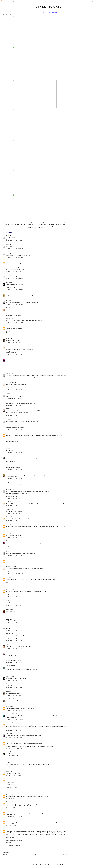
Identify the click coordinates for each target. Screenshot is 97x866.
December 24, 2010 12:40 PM (14, 622)
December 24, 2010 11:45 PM (14, 695)
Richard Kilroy (9, 489)
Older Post (64, 854)
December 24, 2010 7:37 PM (14, 680)
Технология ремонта (10, 789)
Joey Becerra (9, 589)
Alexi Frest (8, 373)
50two (7, 274)
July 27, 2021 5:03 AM (12, 807)
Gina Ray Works (9, 501)
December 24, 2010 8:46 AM (14, 548)
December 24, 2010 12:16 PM (14, 596)
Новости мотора (9, 785)
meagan (8, 300)
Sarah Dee (8, 326)
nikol (7, 408)
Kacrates (8, 338)
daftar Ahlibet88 (9, 804)
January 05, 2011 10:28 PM (14, 748)
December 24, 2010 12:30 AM (14, 322)
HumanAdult (8, 698)
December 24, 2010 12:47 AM (14, 334)
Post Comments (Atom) (14, 857)
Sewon (7, 293)
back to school (7, 14)
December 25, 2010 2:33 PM (14, 702)
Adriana (7, 516)
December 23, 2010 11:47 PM (14, 304)
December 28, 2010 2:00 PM (14, 710)
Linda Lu (8, 733)
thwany (7, 691)
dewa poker (8, 794)
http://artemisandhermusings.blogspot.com (15, 269)
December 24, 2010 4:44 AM (14, 469)
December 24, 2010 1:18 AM (14, 342)
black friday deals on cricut (12, 843)
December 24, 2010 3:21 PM (14, 662)
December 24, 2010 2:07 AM (14, 354)
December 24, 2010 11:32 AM (14, 586)
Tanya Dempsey (9, 307)
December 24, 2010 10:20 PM (14, 687)
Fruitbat (7, 741)
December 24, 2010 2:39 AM (14, 389)
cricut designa (9, 842)
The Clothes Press (10, 382)
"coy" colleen (9, 676)
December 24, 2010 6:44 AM (14, 505)
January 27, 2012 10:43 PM (14, 791)
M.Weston (8, 609)
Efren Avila (8, 282)
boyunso (8, 345)
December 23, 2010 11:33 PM (14, 278)
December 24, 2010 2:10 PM (14, 640)
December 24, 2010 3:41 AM (14, 429)
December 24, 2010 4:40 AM (14, 452)
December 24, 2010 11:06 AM (14, 573)
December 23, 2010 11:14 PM (14, 271)
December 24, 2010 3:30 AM (14, 415)
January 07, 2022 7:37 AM (13, 825)
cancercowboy (9, 524)
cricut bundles (9, 839)
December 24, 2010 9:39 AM (14, 563)
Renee (7, 651)
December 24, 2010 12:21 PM (14, 605)
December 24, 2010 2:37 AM (14, 379)
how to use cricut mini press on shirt (14, 840)
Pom (7, 473)
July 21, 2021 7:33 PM (12, 798)
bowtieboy (8, 626)
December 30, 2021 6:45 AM (14, 816)
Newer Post (5, 854)
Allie (7, 644)
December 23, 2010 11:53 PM (14, 315)
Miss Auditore (9, 751)
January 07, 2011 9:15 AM (13, 759)
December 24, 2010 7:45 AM (14, 537)
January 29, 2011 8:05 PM (13, 775)
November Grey (9, 313)
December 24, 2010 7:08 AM (14, 530)
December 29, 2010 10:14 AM (14, 730)
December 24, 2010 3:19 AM (14, 405)
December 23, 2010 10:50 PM (14, 257)
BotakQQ (45, 796)
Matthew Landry (9, 665)
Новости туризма (10, 784)
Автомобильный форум (11, 787)
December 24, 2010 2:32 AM (14, 370)
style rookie (48, 6)
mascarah (8, 722)
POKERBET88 (15, 823)
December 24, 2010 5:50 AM (14, 498)
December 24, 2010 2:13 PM (14, 648)
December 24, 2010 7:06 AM (14, 520)
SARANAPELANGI (50, 813)
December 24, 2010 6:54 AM (14, 513)
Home (35, 854)
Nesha (7, 577)
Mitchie (7, 235)
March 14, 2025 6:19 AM (13, 849)
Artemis (7, 261)
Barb (7, 559)
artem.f (7, 779)
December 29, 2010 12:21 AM (14, 719)
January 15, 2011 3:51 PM (13, 768)
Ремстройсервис (10, 782)
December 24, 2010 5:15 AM (14, 478)
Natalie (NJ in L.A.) (10, 713)
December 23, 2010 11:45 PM (14, 289)
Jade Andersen (9, 456)
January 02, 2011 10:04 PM (14, 737)
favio (7, 358)
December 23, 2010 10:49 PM (14, 248)
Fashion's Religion (10, 566)
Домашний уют (9, 781)
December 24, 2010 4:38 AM (14, 445)
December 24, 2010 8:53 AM (14, 555)
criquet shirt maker (10, 837)
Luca (7, 393)
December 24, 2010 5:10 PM (14, 672)
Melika (7, 433)
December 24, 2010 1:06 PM (14, 630)
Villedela (8, 771)
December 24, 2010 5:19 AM (14, 486)
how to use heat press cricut (12, 847)
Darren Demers (9, 829)
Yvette (7, 419)
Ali (6, 551)
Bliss (7, 540)
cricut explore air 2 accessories (13, 845)
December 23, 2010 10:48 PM (14, 240)
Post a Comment (6, 852)
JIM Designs (9, 706)
